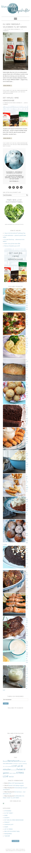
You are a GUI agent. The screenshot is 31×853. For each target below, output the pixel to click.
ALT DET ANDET (8, 813)
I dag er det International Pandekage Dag (14, 233)
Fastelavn (20, 763)
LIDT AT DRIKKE (8, 829)
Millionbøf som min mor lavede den (27, 507)
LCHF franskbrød (8, 766)
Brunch (5, 761)
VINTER (11, 777)
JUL (4, 766)
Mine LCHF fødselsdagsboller (27, 392)
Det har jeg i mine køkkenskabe (19, 144)
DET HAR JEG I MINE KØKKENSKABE (18, 90)
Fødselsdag (25, 763)
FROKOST (7, 822)
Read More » (8, 85)
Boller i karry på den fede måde (12, 243)
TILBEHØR (7, 836)
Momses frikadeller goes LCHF (12, 246)
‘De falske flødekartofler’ (27, 320)
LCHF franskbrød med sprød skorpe (27, 370)
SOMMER (14, 773)
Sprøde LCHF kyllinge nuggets (27, 438)
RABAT (10, 773)
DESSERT (7, 817)
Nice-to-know (6, 146)
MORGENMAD (8, 833)
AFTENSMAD (7, 811)
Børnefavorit (14, 91)
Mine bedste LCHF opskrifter (15, 8)
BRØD (6, 815)
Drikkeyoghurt (15, 763)
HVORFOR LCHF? (9, 824)
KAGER (6, 827)
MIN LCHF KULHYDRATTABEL (12, 831)
